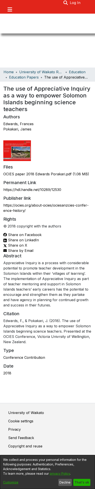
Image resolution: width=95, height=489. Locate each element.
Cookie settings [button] (20, 421)
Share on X (17, 245)
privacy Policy (60, 473)
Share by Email (20, 250)
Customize (10, 482)
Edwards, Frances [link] (18, 124)
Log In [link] (75, 2)
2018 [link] (7, 373)
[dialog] (47, 472)
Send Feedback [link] (21, 438)
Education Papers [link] (24, 77)
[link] (46, 174)
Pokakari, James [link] (17, 129)
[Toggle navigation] (10, 9)
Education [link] (77, 72)
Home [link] (9, 72)
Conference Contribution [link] (24, 357)
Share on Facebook (24, 235)
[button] (65, 2)
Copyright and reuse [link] (25, 446)
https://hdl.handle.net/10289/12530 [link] (32, 189)
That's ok (81, 482)
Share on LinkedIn (23, 240)
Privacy (14, 429)
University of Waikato (26, 412)
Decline (64, 482)
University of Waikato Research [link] (41, 72)
